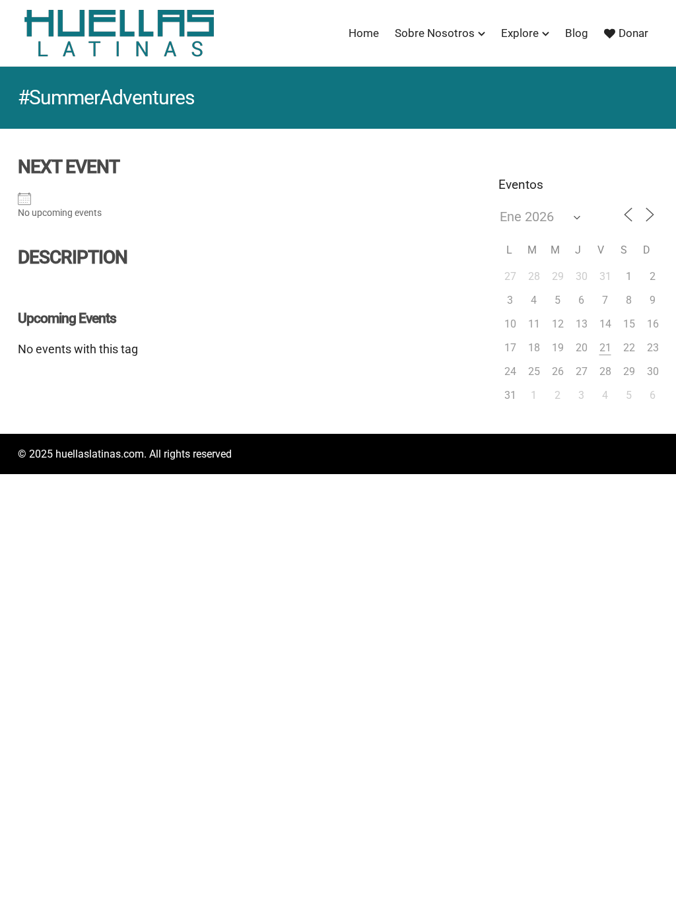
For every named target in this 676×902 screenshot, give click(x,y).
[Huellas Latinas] (119, 33)
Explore (520, 33)
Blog (576, 33)
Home (364, 33)
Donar (633, 33)
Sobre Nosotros (435, 33)
